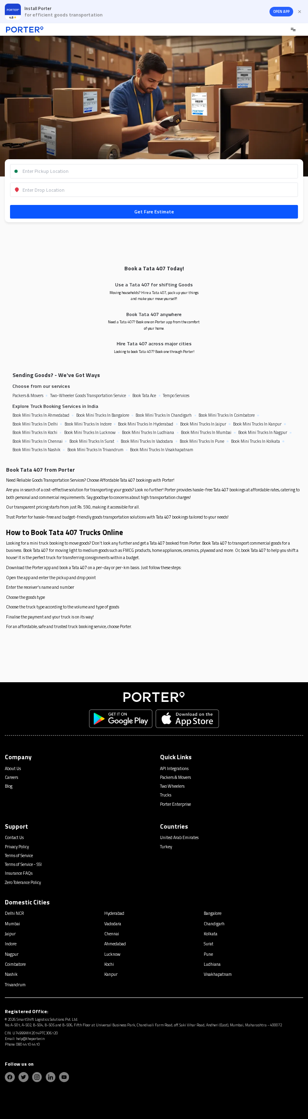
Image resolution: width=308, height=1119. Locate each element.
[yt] (64, 1077)
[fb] (10, 1077)
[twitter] (23, 1077)
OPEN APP (281, 11)
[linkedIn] (51, 1077)
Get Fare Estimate (154, 211)
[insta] (37, 1077)
